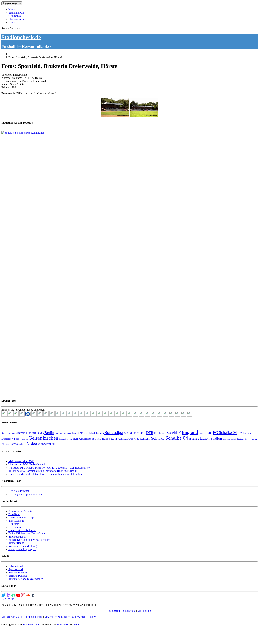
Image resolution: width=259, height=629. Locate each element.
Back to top (7, 598)
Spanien (193, 439)
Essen (202, 433)
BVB (126, 433)
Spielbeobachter (17, 536)
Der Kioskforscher (18, 490)
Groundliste (14, 15)
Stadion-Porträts (17, 18)
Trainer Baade (16, 542)
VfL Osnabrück (19, 444)
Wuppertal (44, 443)
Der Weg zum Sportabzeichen (25, 494)
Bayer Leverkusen (9, 433)
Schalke (158, 438)
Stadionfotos (144, 610)
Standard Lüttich (229, 439)
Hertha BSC (90, 439)
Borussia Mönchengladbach (83, 433)
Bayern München (27, 432)
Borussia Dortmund (63, 433)
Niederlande (123, 439)
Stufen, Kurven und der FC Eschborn (29, 539)
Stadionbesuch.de (18, 572)
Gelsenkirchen (43, 438)
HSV (99, 439)
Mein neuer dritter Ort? (21, 461)
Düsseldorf (173, 433)
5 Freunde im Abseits (20, 511)
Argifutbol (14, 523)
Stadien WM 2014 (11, 616)
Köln (114, 438)
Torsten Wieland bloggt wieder (25, 578)
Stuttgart (240, 439)
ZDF (54, 444)
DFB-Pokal (159, 433)
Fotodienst (14, 514)
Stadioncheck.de (21, 37)
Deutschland (137, 433)
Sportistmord (15, 569)
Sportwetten (79, 616)
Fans (209, 433)
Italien (106, 438)
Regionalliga (145, 439)
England (190, 432)
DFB (149, 433)
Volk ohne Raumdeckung (22, 546)
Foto (16, 438)
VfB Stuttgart (7, 444)
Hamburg (78, 438)
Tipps (247, 439)
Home (11, 9)
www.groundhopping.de (22, 549)
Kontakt (12, 22)
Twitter (253, 439)
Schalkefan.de (16, 566)
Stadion (216, 438)
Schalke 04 (176, 438)
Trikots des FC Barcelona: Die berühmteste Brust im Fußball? (42, 470)
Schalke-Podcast (17, 575)
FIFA (240, 433)
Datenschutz (128, 610)
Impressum (114, 610)
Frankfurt (24, 439)
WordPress (62, 624)
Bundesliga (113, 432)
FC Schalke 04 (225, 432)
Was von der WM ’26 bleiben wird (27, 464)
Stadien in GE (16, 12)
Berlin (49, 432)
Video (32, 443)
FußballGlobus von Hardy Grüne (26, 533)
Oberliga (133, 438)
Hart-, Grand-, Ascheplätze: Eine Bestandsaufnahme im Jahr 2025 (45, 473)
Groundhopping (65, 439)
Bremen (100, 433)
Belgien (40, 433)
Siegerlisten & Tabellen (57, 616)
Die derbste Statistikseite (22, 530)
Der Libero (14, 527)
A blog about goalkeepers (22, 517)
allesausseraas (16, 520)
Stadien (204, 438)
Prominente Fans (33, 616)
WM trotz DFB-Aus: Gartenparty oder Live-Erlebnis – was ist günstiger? (49, 467)
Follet (77, 624)
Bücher (92, 616)
